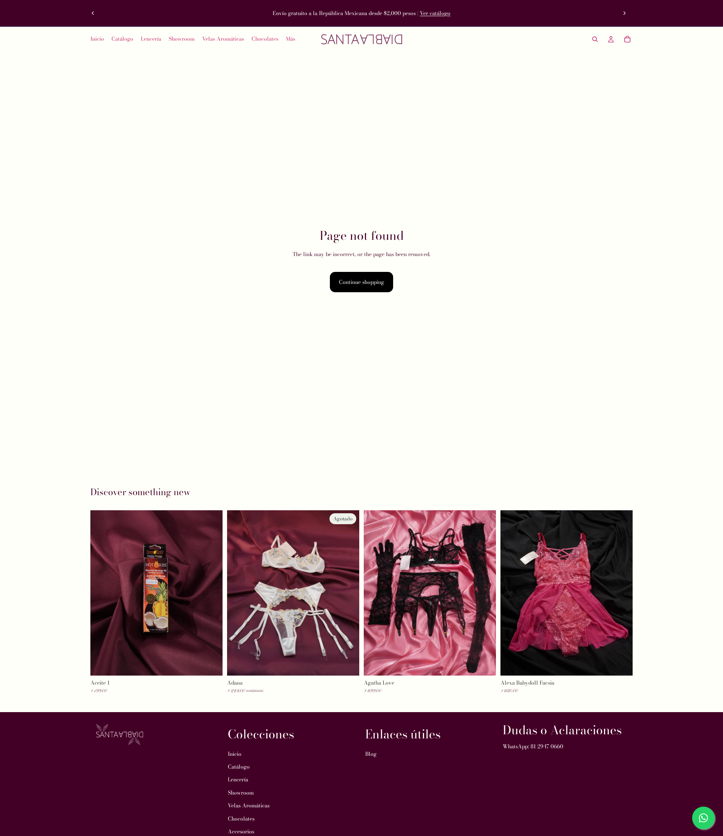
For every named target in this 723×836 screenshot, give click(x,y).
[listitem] (290, 39)
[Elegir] (484, 664)
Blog (371, 753)
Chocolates (241, 818)
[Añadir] (211, 664)
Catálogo (239, 767)
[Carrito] (627, 39)
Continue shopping (361, 282)
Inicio (234, 753)
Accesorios (241, 831)
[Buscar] (595, 39)
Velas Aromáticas (249, 805)
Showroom (241, 793)
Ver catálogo (435, 13)
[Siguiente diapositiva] (624, 13)
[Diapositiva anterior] (93, 13)
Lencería (238, 779)
